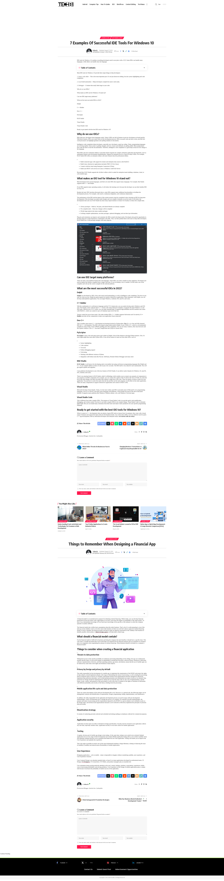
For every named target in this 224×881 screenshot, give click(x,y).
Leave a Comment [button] (84, 811)
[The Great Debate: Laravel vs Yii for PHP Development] (126, 514)
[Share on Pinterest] (112, 423)
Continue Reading (5, 853)
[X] (86, 863)
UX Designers (86, 762)
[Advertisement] (111, 22)
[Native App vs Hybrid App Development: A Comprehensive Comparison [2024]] (153, 514)
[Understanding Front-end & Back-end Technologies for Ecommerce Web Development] (71, 514)
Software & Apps (117, 38)
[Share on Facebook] (120, 51)
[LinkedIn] (146, 432)
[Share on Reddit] (124, 423)
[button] (147, 4)
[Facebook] (141, 432)
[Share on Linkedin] (120, 423)
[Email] (137, 423)
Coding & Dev (105, 38)
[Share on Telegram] (129, 423)
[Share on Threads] (133, 423)
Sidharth (95, 50)
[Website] (139, 432)
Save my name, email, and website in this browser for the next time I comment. (97, 488)
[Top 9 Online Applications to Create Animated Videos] (98, 514)
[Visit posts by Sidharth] (89, 51)
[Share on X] (123, 51)
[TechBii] (66, 4)
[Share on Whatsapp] (116, 423)
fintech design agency (101, 632)
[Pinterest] (112, 863)
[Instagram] (144, 432)
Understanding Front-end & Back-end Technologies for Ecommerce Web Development (69, 526)
